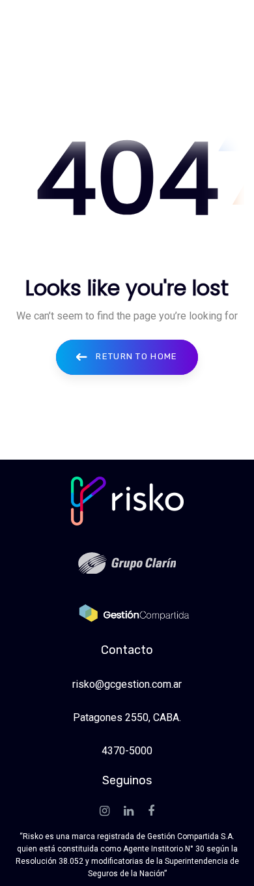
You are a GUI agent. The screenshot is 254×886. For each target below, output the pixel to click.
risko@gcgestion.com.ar (127, 684)
